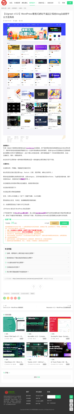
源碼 (16, 21)
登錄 (38, 377)
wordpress (6, 293)
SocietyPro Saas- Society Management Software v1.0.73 (59, 336)
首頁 (10, 3)
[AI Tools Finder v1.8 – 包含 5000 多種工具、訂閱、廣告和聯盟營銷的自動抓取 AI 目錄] (60, 349)
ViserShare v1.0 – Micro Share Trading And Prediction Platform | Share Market (14, 362)
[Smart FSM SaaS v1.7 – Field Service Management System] (14, 324)
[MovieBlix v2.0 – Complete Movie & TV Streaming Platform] (37, 324)
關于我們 (28, 395)
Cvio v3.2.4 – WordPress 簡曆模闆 (13, 307)
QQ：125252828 (51, 403)
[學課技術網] (4, 2)
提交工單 (49, 400)
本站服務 (28, 398)
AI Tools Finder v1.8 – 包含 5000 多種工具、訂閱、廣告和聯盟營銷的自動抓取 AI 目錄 (60, 362)
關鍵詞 (32, 293)
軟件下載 (38, 403)
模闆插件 (32, 3)
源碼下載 (38, 398)
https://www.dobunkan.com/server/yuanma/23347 (28, 278)
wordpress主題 (15, 293)
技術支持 (50, 3)
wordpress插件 (25, 293)
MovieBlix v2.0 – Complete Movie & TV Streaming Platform (37, 336)
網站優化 (25, 3)
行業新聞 (17, 3)
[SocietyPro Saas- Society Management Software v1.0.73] (60, 324)
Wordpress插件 (39, 395)
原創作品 (41, 3)
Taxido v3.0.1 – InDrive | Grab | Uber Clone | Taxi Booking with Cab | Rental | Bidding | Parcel (37, 362)
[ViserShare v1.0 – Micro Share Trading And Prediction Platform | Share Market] (14, 349)
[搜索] (59, 3)
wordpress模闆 (39, 401)
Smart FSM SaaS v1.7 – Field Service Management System (14, 336)
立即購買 (64, 223)
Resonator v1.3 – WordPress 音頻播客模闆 (58, 307)
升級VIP (54, 223)
